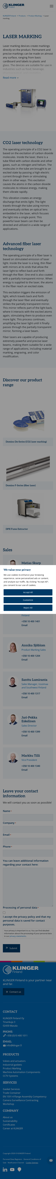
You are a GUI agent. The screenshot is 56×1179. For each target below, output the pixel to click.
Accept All (28, 592)
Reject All (28, 607)
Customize (28, 600)
